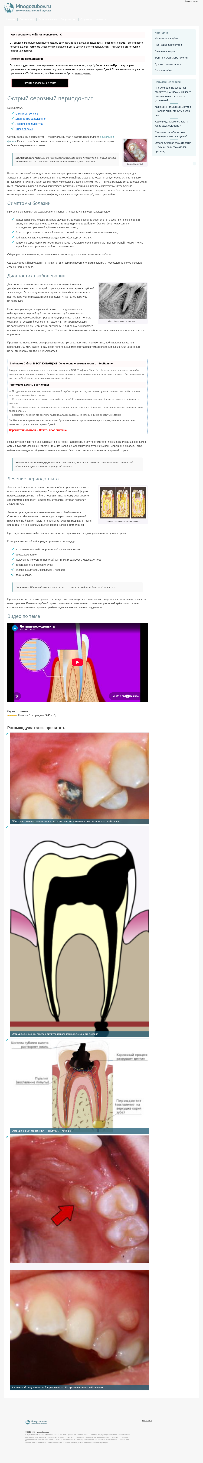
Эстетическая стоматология (171, 57)
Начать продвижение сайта (40, 83)
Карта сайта (147, 1420)
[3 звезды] (12, 715)
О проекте (86, 19)
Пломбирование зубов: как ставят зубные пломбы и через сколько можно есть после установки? (173, 94)
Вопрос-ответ (68, 19)
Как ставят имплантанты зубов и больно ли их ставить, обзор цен (173, 111)
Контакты (101, 19)
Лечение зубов (163, 70)
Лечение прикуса (165, 51)
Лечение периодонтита (29, 123)
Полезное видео (48, 19)
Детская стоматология (168, 64)
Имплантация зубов (166, 38)
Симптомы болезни (27, 113)
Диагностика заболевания (31, 118)
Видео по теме (24, 129)
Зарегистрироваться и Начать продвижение (38, 430)
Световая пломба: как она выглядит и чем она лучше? (171, 134)
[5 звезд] (16, 715)
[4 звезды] (14, 715)
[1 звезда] (8, 715)
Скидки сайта (27, 19)
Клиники (11, 19)
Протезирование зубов (168, 44)
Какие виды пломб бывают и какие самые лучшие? (171, 123)
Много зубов (36, 1422)
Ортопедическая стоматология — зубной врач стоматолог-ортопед (173, 147)
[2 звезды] (10, 715)
